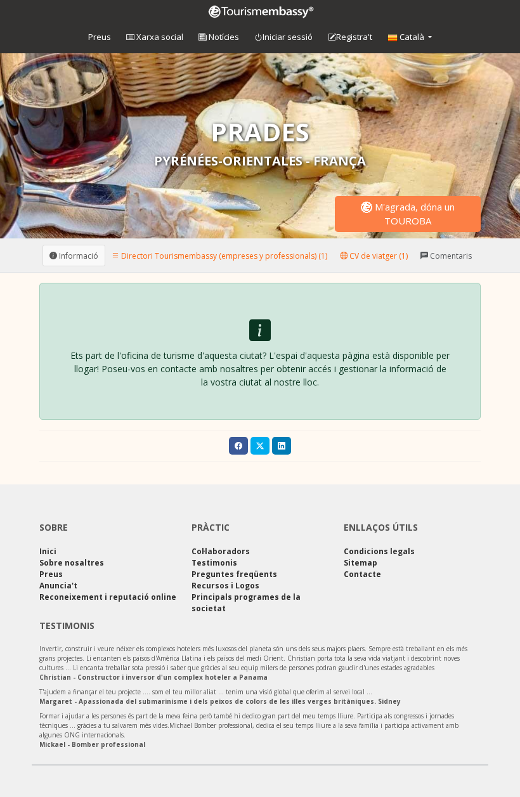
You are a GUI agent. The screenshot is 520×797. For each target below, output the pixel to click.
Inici (47, 551)
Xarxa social (158, 36)
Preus (99, 36)
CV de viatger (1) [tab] (378, 255)
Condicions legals (379, 551)
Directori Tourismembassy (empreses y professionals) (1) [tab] (223, 255)
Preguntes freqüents (234, 574)
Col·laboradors (221, 551)
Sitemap (360, 562)
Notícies (223, 36)
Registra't (354, 36)
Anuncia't (58, 585)
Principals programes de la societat (246, 603)
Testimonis (214, 562)
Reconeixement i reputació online (107, 597)
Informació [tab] (77, 255)
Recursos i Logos (225, 585)
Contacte (362, 574)
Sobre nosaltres (71, 562)
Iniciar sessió (288, 36)
